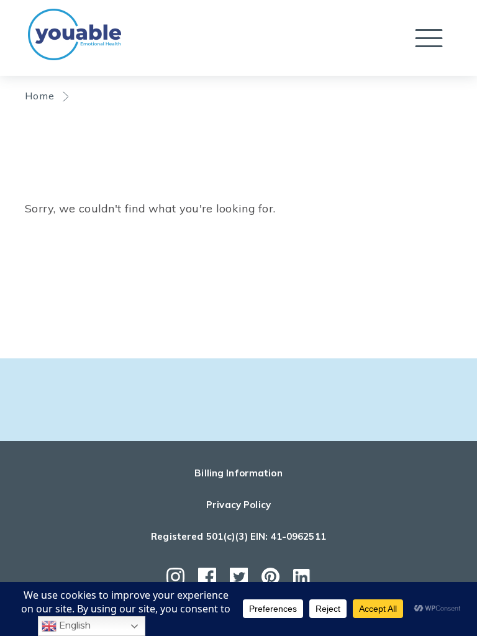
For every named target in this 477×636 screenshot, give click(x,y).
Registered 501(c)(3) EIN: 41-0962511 (238, 536)
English (74, 625)
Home (40, 95)
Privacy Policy (238, 505)
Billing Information (238, 473)
